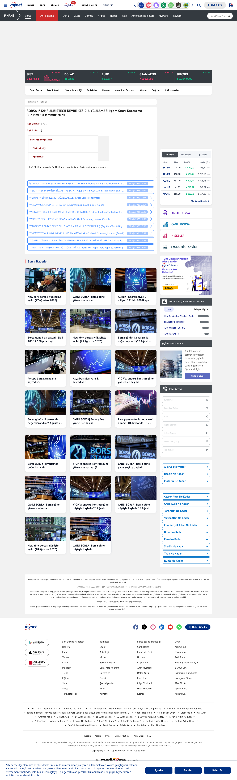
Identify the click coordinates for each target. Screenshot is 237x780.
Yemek (65, 657)
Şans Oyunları (107, 683)
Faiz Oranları (158, 725)
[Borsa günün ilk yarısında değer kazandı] (45, 447)
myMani (163, 15)
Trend (65, 672)
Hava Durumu (144, 688)
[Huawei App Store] (37, 662)
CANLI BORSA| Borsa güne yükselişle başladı (88, 421)
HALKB (166, 187)
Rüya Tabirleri (144, 683)
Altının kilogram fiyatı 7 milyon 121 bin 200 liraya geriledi (133, 298)
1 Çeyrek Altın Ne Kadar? (151, 716)
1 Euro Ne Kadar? (106, 721)
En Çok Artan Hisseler (186, 721)
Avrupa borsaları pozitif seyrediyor (42, 380)
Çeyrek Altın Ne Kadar (177, 496)
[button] (5, 5)
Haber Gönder (199, 627)
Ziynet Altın (63, 716)
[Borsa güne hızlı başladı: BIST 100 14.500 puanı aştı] (45, 321)
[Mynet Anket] (149, 5)
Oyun (177, 641)
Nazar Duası (181, 693)
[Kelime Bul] (171, 5)
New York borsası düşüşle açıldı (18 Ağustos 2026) (43, 547)
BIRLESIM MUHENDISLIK (174, 322)
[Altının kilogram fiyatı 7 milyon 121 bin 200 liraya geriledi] (135, 280)
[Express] (141, 5)
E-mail (103, 678)
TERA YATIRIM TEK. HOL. (174, 328)
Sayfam (177, 15)
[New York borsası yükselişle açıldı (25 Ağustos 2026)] (90, 321)
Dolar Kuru (143, 672)
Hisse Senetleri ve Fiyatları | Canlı (178, 316)
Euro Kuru (142, 678)
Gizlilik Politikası (122, 735)
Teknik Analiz (53, 90)
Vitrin (103, 657)
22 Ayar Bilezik (125, 716)
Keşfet (140, 693)
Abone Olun (197, 375)
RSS (149, 735)
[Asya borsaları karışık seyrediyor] (90, 362)
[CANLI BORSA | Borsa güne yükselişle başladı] (90, 280)
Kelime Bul (180, 646)
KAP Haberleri (172, 90)
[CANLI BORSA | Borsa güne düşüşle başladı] (90, 529)
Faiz (124, 15)
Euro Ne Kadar (172, 539)
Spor (64, 683)
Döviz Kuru (126, 725)
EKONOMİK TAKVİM (184, 247)
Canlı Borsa (36, 90)
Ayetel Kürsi (181, 688)
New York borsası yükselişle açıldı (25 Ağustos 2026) (89, 339)
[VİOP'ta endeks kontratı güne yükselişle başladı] (135, 362)
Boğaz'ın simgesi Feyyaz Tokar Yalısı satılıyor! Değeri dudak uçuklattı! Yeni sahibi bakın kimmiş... (78, 712)
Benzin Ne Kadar (174, 473)
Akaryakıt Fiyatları (175, 466)
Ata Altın (201, 712)
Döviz (66, 15)
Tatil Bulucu (181, 657)
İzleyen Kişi (200, 309)
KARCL (166, 180)
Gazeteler (105, 672)
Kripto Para (143, 662)
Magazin (66, 667)
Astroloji (104, 652)
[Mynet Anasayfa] (16, 4)
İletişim (87, 735)
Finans (65, 652)
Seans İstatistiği (73, 90)
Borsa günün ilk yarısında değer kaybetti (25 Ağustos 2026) (134, 339)
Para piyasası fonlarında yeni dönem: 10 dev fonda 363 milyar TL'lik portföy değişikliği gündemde (135, 421)
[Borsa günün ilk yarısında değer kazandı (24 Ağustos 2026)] (45, 402)
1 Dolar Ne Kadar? (82, 721)
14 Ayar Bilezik (83, 716)
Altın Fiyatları (144, 667)
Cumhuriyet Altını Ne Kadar (180, 525)
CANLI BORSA (180, 224)
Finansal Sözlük (145, 652)
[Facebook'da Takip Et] (135, 627)
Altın (77, 15)
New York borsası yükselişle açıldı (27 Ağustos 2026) (44, 298)
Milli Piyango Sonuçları (187, 662)
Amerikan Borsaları (143, 15)
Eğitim (65, 678)
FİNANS (9, 16)
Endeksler (92, 90)
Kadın (65, 662)
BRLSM (166, 167)
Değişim (156, 90)
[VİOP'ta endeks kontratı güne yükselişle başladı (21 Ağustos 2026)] (90, 447)
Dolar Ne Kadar (173, 532)
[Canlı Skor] (163, 5)
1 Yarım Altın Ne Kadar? (181, 716)
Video (65, 688)
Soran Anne (181, 652)
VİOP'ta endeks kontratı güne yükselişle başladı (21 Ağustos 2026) (90, 465)
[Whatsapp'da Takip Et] (179, 627)
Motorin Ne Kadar (175, 481)
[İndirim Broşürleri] (156, 5)
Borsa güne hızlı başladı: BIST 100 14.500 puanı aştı (45, 339)
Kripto (101, 15)
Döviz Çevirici (175, 389)
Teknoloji (104, 641)
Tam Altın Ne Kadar (175, 510)
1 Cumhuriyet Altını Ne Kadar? (51, 721)
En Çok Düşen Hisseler (158, 721)
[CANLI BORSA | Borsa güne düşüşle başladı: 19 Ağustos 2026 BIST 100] (135, 488)
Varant (143, 90)
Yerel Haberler (69, 693)
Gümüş (89, 15)
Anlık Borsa (47, 15)
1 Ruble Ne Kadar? (131, 721)
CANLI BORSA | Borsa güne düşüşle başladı (89, 547)
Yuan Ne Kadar (173, 553)
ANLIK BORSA (180, 213)
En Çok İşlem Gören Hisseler (83, 725)
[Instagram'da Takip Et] (153, 627)
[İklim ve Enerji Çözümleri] (186, 5)
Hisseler (106, 90)
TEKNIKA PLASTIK (171, 333)
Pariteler (141, 725)
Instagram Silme (183, 678)
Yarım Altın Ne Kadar (176, 518)
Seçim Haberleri (108, 662)
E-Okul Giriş (181, 667)
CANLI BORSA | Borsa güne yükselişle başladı (89, 298)
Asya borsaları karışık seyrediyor (86, 380)
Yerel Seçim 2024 (166, 712)
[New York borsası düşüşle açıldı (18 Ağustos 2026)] (45, 529)
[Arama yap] (199, 5)
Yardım (98, 735)
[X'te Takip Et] (144, 627)
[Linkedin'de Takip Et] (161, 627)
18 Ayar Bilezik (104, 716)
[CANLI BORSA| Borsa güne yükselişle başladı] (90, 402)
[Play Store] (37, 642)
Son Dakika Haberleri (73, 641)
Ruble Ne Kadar (173, 560)
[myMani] (70, 5)
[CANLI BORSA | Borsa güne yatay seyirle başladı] (135, 447)
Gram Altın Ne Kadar (176, 503)
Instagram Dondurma (186, 672)
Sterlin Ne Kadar (174, 546)
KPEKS (166, 193)
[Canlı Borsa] (178, 5)
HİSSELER (177, 236)
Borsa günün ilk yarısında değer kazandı (43, 465)
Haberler (66, 646)
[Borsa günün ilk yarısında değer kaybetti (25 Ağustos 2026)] (135, 321)
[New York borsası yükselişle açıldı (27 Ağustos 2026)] (45, 280)
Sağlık (103, 646)
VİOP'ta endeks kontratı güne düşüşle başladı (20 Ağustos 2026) (90, 506)
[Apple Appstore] (37, 652)
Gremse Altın (45, 716)
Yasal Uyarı (138, 735)
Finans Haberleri (143, 712)
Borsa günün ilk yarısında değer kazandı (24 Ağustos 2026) (44, 421)
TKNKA (166, 174)
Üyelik (108, 735)
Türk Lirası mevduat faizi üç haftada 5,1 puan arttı (57, 708)
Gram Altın (186, 712)
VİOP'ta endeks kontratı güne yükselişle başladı (136, 380)
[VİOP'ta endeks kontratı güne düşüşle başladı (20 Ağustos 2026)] (90, 488)
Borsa (28, 15)
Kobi (102, 688)
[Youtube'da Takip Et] (170, 627)
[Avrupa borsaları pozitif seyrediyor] (45, 362)
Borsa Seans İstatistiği (149, 641)
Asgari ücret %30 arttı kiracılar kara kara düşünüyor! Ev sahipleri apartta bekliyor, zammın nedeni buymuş (145, 708)
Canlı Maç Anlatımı (110, 667)
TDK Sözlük (181, 683)
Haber (113, 15)
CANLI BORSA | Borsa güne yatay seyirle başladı (134, 465)
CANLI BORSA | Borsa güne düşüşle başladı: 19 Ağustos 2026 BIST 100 (135, 506)
